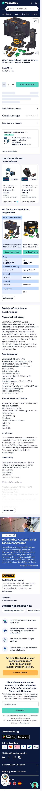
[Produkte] (3, 8)
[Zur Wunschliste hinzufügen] (36, 53)
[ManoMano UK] (14, 783)
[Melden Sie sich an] (30, 2)
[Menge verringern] (4, 84)
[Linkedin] (3, 757)
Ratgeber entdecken (28, 565)
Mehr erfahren (24, 723)
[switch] (5, 784)
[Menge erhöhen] (13, 84)
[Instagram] (20, 757)
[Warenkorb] (36, 2)
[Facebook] (9, 757)
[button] (20, 138)
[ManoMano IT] (9, 783)
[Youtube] (14, 757)
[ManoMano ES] (20, 783)
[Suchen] (7, 8)
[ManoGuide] (35, 785)
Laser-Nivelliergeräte (10, 600)
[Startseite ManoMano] (14, 2)
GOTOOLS (13, 151)
